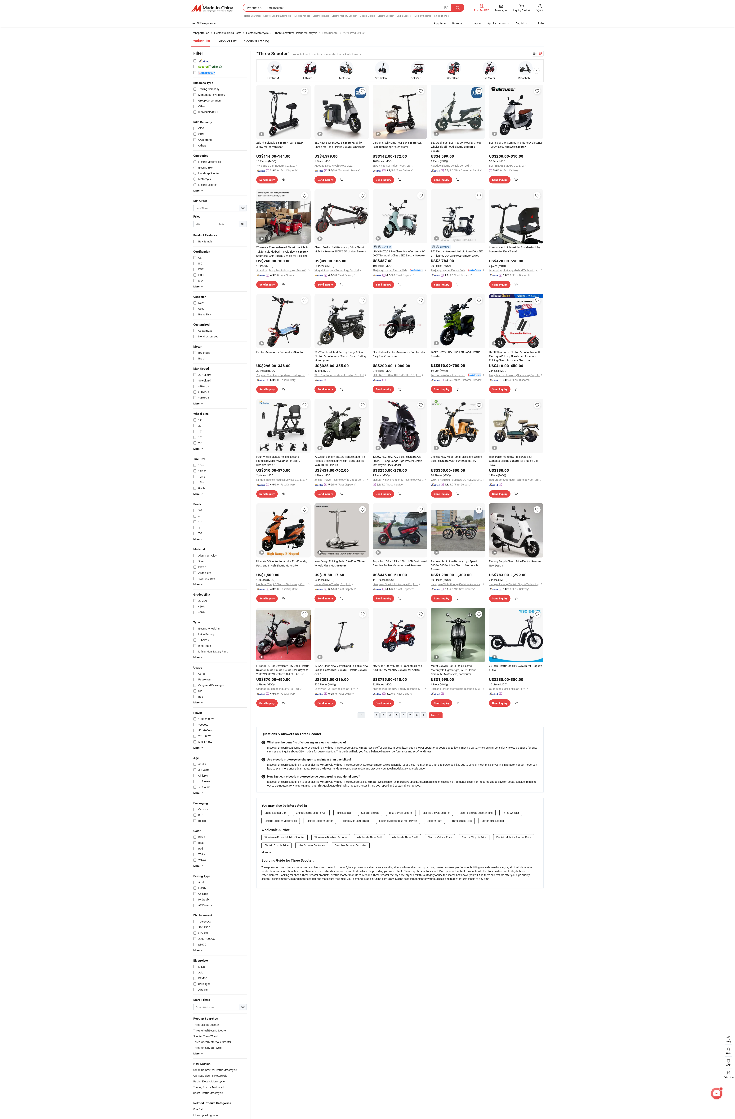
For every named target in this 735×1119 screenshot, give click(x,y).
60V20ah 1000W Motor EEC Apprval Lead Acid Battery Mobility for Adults (397, 668)
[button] (536, 71)
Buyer (455, 23)
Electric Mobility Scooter (344, 15)
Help (475, 23)
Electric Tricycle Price (474, 837)
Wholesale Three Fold (369, 837)
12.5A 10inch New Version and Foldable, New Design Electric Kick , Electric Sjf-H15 (341, 670)
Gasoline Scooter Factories (351, 845)
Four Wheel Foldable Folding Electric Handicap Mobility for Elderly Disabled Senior (278, 461)
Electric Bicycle (367, 15)
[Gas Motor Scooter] (490, 68)
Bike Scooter (343, 812)
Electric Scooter (386, 15)
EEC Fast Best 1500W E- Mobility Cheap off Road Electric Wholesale (339, 145)
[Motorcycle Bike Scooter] (346, 68)
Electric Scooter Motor (320, 821)
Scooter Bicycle (370, 812)
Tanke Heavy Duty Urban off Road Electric (455, 354)
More (264, 852)
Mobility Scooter (422, 15)
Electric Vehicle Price (440, 837)
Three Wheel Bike (462, 821)
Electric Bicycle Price (276, 845)
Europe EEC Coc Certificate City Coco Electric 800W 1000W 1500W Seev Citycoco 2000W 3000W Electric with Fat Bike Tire (282, 670)
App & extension (496, 23)
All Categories (205, 23)
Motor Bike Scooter (493, 821)
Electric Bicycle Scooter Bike (476, 812)
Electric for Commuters (280, 352)
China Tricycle (441, 15)
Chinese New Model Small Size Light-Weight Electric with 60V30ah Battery (456, 458)
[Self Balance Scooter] (382, 68)
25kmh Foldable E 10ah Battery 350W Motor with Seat (280, 145)
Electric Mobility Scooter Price (513, 837)
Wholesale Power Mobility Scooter (285, 837)
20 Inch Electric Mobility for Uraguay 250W (515, 668)
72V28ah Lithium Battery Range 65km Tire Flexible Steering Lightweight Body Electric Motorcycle (339, 461)
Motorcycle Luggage (205, 1115)
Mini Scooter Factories (311, 845)
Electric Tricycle (321, 15)
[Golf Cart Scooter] (418, 68)
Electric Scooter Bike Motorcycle (398, 821)
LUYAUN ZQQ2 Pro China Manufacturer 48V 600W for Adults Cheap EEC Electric (399, 253)
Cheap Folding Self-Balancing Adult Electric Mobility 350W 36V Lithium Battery (340, 249)
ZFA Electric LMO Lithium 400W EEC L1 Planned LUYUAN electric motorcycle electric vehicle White (457, 254)
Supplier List (227, 41)
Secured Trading (256, 41)
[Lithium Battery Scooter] (310, 68)
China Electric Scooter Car (311, 812)
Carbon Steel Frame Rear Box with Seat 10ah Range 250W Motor (398, 145)
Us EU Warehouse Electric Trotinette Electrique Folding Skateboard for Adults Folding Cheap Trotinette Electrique (515, 356)
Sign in (540, 10)
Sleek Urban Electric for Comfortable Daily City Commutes (399, 354)
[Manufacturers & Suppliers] (212, 8)
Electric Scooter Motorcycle (281, 821)
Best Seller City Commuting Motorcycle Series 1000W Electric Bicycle (515, 144)
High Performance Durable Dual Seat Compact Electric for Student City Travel (513, 461)
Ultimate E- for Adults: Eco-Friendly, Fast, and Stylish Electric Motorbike (281, 563)
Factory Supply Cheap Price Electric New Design (515, 563)
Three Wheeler (510, 812)
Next (434, 715)
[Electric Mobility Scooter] (274, 68)
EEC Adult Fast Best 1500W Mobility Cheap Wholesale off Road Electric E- (456, 146)
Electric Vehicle (302, 15)
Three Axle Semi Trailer (356, 821)
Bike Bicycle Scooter (401, 812)
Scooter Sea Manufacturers (277, 15)
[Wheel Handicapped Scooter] (454, 68)
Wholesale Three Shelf (405, 837)
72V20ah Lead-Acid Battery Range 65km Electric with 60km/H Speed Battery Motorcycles (340, 356)
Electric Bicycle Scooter (436, 812)
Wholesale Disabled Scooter (330, 837)
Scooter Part (434, 821)
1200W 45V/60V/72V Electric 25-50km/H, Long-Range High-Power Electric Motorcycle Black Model (397, 461)
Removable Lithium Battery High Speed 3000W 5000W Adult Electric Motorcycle (454, 565)
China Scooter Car (275, 812)
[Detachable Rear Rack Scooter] (525, 68)
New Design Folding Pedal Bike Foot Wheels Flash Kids (339, 563)
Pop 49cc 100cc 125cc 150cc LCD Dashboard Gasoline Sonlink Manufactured (400, 563)
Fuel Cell (198, 1109)
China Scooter (404, 15)
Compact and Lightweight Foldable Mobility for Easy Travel (515, 249)
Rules (541, 23)
